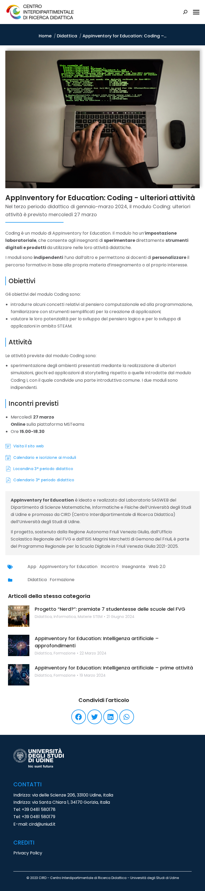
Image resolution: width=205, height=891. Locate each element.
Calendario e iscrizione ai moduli (44, 457)
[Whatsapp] (126, 716)
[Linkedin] (110, 716)
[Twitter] (94, 716)
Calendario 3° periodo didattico (43, 480)
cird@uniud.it (42, 824)
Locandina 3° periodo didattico (43, 468)
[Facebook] (78, 716)
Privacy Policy (27, 853)
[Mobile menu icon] (196, 12)
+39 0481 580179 (38, 817)
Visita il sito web (28, 446)
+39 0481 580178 (39, 809)
